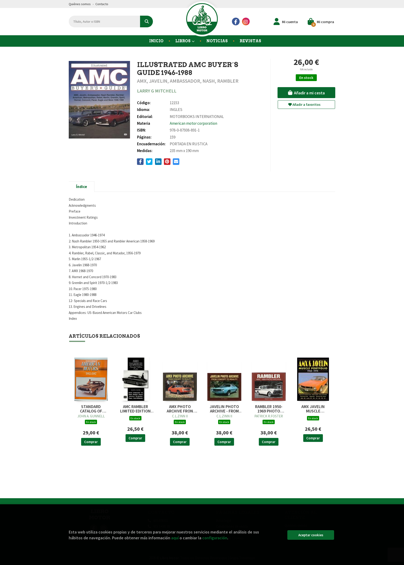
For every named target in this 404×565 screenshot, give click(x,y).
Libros (183, 41)
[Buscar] (146, 21)
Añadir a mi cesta (309, 93)
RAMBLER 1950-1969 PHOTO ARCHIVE (268, 409)
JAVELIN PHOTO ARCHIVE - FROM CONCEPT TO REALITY (224, 409)
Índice (81, 186)
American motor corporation (193, 123)
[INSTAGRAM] (246, 21)
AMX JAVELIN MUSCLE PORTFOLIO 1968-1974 (313, 409)
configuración (214, 537)
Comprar (91, 442)
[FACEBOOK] (236, 21)
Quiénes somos (80, 4)
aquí (175, 537)
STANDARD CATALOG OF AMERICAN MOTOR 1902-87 (91, 409)
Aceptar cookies (310, 535)
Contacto (101, 4)
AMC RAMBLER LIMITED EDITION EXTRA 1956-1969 (135, 409)
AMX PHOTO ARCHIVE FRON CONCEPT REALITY (179, 409)
